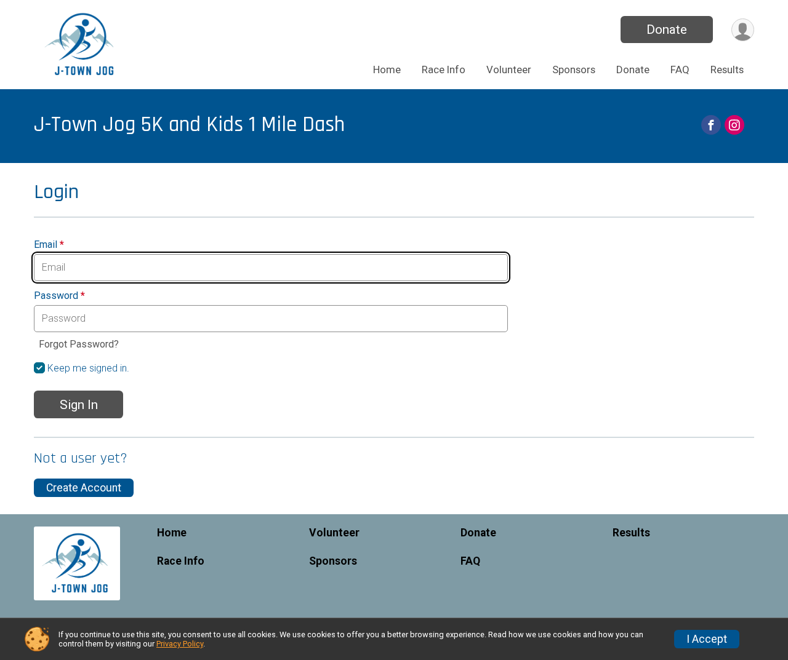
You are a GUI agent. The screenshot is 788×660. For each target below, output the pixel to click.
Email (49, 244)
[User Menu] (742, 29)
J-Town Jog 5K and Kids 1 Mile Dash (189, 124)
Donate (666, 29)
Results (727, 69)
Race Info (443, 69)
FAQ (680, 69)
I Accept (706, 639)
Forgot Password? (79, 344)
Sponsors (573, 69)
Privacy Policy (179, 643)
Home (387, 69)
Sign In (79, 404)
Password (59, 295)
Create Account (83, 488)
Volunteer (508, 69)
